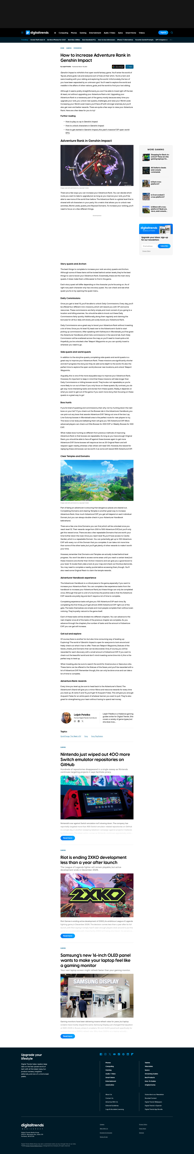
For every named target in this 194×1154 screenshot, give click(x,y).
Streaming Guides (151, 1074)
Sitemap (141, 1133)
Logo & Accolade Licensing (115, 1109)
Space (147, 1070)
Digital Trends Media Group (34, 1146)
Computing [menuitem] (63, 33)
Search (171, 32)
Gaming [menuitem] (83, 33)
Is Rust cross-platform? (156, 183)
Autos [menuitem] (120, 33)
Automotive (110, 1085)
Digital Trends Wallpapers (153, 1102)
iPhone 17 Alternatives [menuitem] (125, 40)
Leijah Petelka (66, 67)
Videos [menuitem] (142, 33)
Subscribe (164, 246)
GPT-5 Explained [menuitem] (162, 40)
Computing (110, 1066)
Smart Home (110, 1077)
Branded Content (151, 1098)
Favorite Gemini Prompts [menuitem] (144, 40)
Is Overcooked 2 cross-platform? (157, 196)
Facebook (101, 1054)
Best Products (150, 1077)
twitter (82, 721)
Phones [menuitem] (74, 33)
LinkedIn (128, 1054)
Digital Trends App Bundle (153, 1109)
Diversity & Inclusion (106, 1133)
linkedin (79, 721)
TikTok (119, 1054)
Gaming (108, 1070)
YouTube (114, 1054)
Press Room (142, 1128)
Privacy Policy (146, 251)
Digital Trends (33, 35)
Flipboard (132, 1054)
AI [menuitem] (55, 33)
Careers (102, 1124)
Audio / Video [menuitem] (109, 33)
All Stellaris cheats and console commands (158, 170)
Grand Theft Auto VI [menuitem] (37, 40)
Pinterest (123, 1054)
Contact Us (109, 1098)
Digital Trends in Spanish (153, 1105)
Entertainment (111, 1081)
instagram (75, 721)
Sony (86, 736)
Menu (22, 32)
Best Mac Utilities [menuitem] (74, 40)
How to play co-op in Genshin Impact (82, 121)
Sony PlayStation (97, 736)
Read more (67, 838)
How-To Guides (150, 1081)
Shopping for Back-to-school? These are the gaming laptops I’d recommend (160, 157)
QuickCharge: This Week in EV (71, 736)
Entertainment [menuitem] (95, 33)
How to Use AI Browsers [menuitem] (106, 40)
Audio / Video (111, 1074)
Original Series (150, 1085)
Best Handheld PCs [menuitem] (89, 40)
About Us (109, 1094)
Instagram (105, 1054)
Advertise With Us (112, 1102)
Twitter (110, 1054)
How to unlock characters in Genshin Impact (85, 125)
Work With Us (104, 1128)
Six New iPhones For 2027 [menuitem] (56, 40)
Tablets (147, 1063)
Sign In (163, 32)
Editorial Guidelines (112, 1105)
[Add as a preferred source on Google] (118, 67)
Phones (108, 1063)
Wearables (149, 1066)
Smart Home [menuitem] (131, 33)
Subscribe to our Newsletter (154, 1094)
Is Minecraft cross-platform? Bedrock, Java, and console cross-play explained (159, 210)
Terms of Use (104, 1137)
